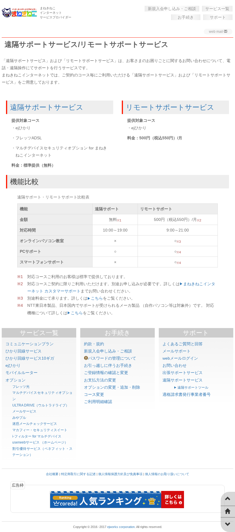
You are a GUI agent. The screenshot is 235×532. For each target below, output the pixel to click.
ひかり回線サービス (23, 351)
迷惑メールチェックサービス (34, 424)
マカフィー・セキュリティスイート (39, 430)
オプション (15, 380)
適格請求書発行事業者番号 (186, 394)
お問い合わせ (174, 365)
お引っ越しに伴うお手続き (108, 365)
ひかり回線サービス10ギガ (29, 358)
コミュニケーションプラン (29, 344)
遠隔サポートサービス (46, 107)
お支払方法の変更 (100, 380)
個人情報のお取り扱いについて (167, 474)
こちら (97, 298)
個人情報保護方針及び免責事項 (120, 474)
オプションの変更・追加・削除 (112, 387)
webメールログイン (180, 358)
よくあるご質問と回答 (182, 344)
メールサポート (176, 351)
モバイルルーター (21, 372)
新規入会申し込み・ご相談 (172, 8)
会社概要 (52, 474)
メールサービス (24, 411)
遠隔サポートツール (192, 387)
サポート (218, 17)
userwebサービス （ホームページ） (40, 442)
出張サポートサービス (182, 372)
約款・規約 (94, 344)
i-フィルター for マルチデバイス (36, 436)
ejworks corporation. (121, 527)
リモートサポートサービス (170, 107)
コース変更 (94, 394)
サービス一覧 (217, 8)
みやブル (19, 418)
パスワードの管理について (112, 358)
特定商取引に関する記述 (78, 474)
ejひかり (13, 365)
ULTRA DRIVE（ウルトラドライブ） (40, 405)
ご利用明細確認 (98, 401)
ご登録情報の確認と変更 (106, 372)
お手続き (186, 17)
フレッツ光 (21, 387)
